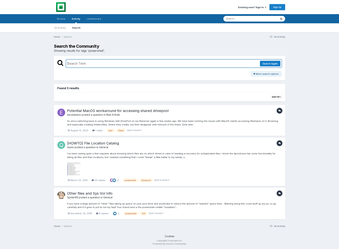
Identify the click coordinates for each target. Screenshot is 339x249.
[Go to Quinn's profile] (61, 145)
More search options (267, 73)
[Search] (281, 19)
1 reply (98, 130)
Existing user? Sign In (251, 7)
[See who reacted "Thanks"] (112, 180)
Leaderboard (94, 18)
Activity (76, 18)
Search (76, 27)
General (103, 147)
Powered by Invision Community (169, 243)
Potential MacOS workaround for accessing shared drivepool (118, 111)
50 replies (100, 180)
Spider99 (72, 197)
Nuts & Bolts (113, 114)
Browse (61, 18)
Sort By (276, 97)
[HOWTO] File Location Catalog (93, 143)
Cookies (169, 236)
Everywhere (266, 18)
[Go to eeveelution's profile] (61, 112)
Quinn (70, 147)
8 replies (103, 213)
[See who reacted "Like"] (114, 180)
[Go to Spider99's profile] (61, 195)
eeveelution (74, 114)
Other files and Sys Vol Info (89, 193)
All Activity (60, 27)
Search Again (270, 63)
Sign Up (277, 7)
